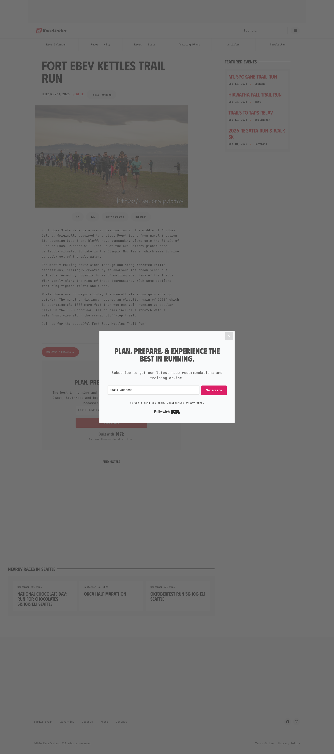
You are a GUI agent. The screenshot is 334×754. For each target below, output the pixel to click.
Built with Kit (167, 411)
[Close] (229, 336)
